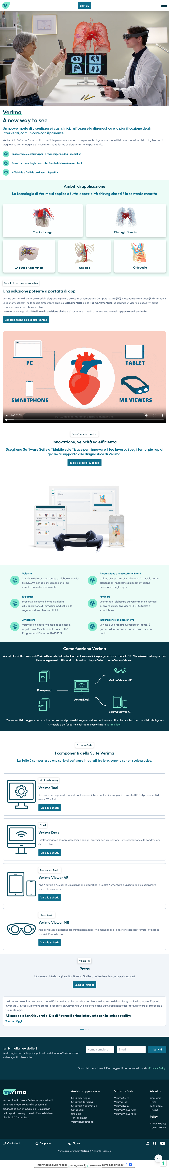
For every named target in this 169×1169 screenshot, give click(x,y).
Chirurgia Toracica (82, 1101)
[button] (82, 1029)
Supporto (45, 1143)
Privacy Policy (157, 1068)
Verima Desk (121, 1105)
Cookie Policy (158, 1127)
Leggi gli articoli (84, 984)
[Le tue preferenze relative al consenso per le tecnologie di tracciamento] (163, 1163)
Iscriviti (157, 1049)
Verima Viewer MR (125, 1113)
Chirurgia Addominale (84, 1105)
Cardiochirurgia (80, 1098)
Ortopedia (77, 1109)
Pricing (154, 1109)
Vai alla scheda (49, 807)
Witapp (85, 1150)
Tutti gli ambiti (79, 1117)
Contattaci (13, 1143)
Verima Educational (82, 1121)
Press (153, 1101)
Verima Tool (113, 724)
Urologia (76, 1113)
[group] (84, 1011)
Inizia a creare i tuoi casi (84, 462)
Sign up (84, 5)
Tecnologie (156, 1105)
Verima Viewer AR (125, 1109)
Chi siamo (155, 1098)
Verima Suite (121, 1098)
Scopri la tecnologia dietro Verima (26, 319)
